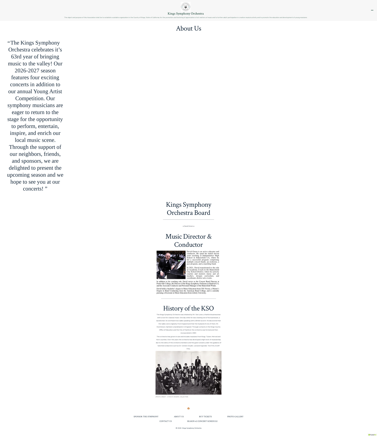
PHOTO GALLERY (235, 416)
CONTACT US (165, 421)
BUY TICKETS (205, 416)
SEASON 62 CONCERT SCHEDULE (202, 421)
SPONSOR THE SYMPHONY (146, 416)
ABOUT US (179, 416)
